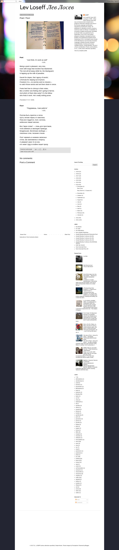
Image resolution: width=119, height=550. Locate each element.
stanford (78, 479)
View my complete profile (80, 50)
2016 (77, 178)
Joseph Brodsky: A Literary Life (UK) (85, 238)
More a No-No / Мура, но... (90, 324)
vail (77, 487)
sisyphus (78, 475)
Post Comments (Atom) (32, 237)
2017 (77, 176)
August (79, 200)
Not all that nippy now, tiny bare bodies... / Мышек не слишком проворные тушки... (90, 276)
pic (27, 151)
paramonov (79, 451)
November (80, 193)
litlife (77, 432)
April (78, 208)
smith (32, 151)
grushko (78, 422)
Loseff (86, 15)
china (77, 400)
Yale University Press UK (82, 249)
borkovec (78, 392)
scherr (77, 466)
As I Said (78, 228)
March (79, 210)
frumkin (77, 413)
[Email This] (38, 149)
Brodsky (78, 394)
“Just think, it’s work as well (37, 60)
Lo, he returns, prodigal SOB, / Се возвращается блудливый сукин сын (89, 302)
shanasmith (79, 471)
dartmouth (78, 401)
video (77, 490)
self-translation (79, 468)
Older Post (67, 234)
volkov (77, 492)
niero (77, 443)
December (80, 186)
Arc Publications (80, 230)
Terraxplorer (75, 545)
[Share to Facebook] (44, 149)
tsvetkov (78, 483)
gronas (77, 420)
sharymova (78, 473)
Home (45, 234)
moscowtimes (79, 439)
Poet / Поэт (80, 188)
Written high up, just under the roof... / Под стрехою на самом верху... (90, 349)
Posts (78, 499)
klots (77, 426)
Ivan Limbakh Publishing (82, 232)
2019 (77, 171)
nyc (77, 447)
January (79, 215)
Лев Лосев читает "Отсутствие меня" (88, 266)
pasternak (78, 453)
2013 (77, 184)
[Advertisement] (45, 219)
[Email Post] (35, 149)
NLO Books (79, 226)
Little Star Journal (80, 245)
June (78, 204)
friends (77, 411)
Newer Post (23, 234)
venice (77, 489)
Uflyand (78, 485)
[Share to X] (42, 149)
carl (77, 398)
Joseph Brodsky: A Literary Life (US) (85, 240)
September (80, 197)
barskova (78, 384)
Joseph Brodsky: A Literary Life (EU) (85, 236)
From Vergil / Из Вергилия (90, 313)
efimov (77, 407)
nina (77, 445)
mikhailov (78, 437)
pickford (78, 458)
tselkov (77, 481)
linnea (77, 430)
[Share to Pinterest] (45, 149)
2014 (77, 182)
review (77, 462)
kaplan (77, 424)
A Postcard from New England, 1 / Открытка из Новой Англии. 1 (89, 289)
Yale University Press (81, 247)
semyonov (78, 470)
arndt (77, 382)
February (79, 213)
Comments (79, 502)
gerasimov (78, 419)
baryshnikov (79, 386)
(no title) (85, 256)
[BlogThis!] (40, 149)
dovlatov (78, 405)
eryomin (78, 409)
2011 (77, 220)
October (79, 195)
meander (78, 436)
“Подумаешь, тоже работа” (37, 108)
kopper (77, 428)
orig (77, 449)
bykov (77, 396)
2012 (77, 217)
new (25, 151)
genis (77, 417)
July (78, 202)
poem (29, 151)
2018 (77, 173)
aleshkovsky (79, 381)
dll (76, 403)
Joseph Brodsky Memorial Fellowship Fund (87, 234)
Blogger (87, 545)
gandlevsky (79, 415)
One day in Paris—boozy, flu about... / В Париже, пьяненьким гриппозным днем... (90, 337)
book (77, 390)
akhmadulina (79, 379)
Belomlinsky (79, 388)
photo (77, 454)
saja (77, 464)
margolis (78, 434)
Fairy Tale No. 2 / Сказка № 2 (84, 190)
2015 (77, 180)
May (78, 206)
